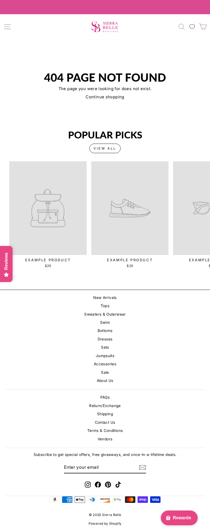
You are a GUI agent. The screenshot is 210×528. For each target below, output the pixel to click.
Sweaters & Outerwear (105, 314)
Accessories (105, 364)
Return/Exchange (105, 406)
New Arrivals (104, 297)
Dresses (105, 339)
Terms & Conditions (105, 430)
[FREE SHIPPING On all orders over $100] (105, 7)
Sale (105, 372)
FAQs (105, 397)
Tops (105, 306)
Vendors (105, 439)
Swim (105, 322)
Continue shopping (105, 96)
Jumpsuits (105, 356)
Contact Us (105, 422)
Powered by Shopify (105, 523)
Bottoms (105, 330)
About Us (105, 380)
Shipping (105, 414)
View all (105, 148)
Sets (105, 347)
